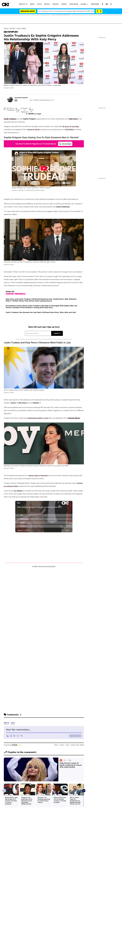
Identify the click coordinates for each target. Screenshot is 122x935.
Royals (47, 4)
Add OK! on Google (34, 114)
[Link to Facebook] (102, 4)
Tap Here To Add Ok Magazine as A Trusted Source (35, 144)
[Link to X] (111, 4)
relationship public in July (37, 418)
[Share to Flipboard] (24, 108)
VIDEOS (64, 4)
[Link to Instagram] (107, 4)
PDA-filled (69, 129)
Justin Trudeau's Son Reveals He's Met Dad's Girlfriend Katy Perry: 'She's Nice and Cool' (41, 312)
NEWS (32, 4)
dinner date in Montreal (38, 475)
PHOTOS (56, 4)
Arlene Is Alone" (33, 129)
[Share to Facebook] (11, 108)
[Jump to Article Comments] (5, 108)
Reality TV (23, 4)
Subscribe (95, 4)
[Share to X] (18, 108)
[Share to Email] (31, 108)
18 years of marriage (71, 126)
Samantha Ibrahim (21, 97)
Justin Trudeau (21, 28)
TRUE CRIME (73, 4)
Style (39, 4)
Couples (12, 28)
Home (6, 28)
